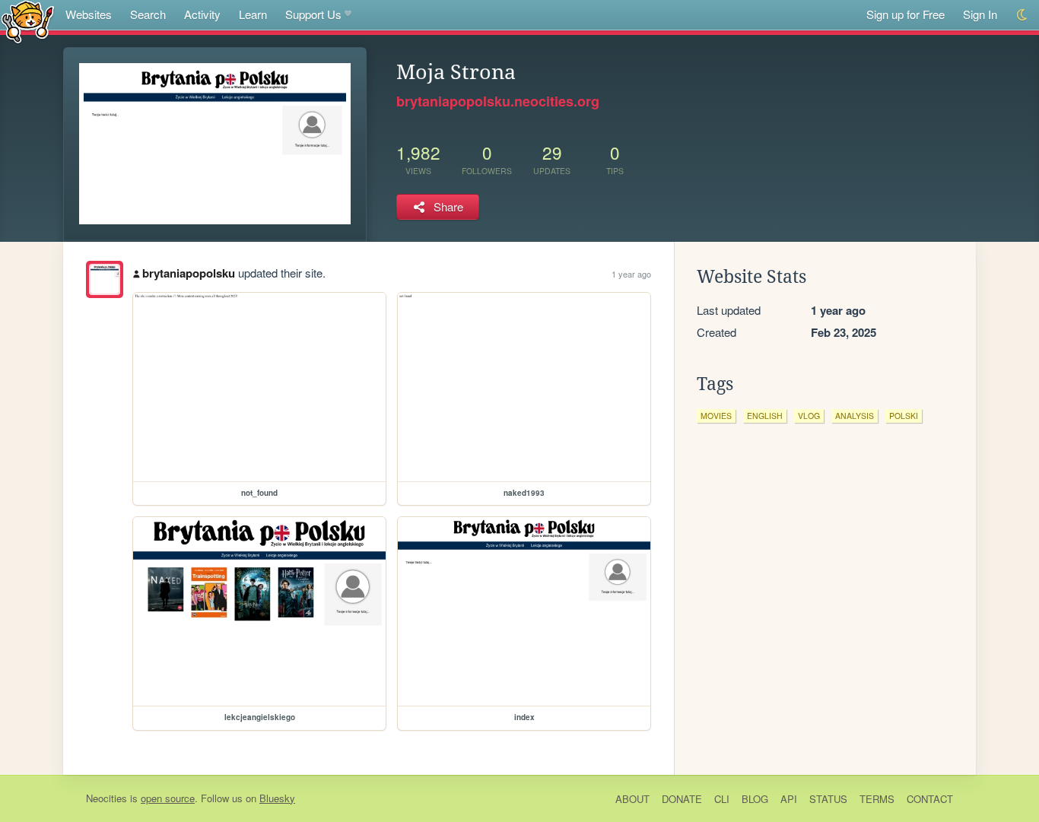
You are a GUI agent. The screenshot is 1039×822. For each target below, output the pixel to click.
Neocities (106, 798)
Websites (88, 14)
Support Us (313, 14)
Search (148, 14)
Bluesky (277, 798)
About (632, 799)
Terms (876, 799)
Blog (755, 799)
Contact (930, 799)
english (765, 415)
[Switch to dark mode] (1022, 15)
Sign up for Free (905, 14)
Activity (202, 14)
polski (903, 415)
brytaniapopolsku (188, 273)
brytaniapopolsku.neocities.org (497, 101)
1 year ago (631, 274)
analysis (854, 415)
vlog (809, 415)
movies (716, 415)
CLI (721, 799)
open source (168, 798)
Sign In (980, 14)
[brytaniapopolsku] (104, 279)
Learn (253, 14)
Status (828, 799)
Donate (682, 799)
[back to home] (28, 21)
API (788, 799)
